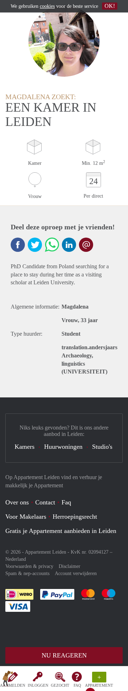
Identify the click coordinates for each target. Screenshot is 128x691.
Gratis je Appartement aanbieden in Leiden (60, 530)
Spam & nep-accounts (27, 573)
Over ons (17, 502)
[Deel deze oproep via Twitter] (35, 245)
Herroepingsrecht (75, 516)
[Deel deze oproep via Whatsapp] (52, 245)
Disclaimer (69, 566)
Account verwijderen (76, 573)
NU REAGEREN (64, 655)
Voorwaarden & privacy (29, 566)
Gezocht (60, 685)
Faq (66, 502)
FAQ (77, 685)
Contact (45, 502)
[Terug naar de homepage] (7, 680)
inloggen (38, 685)
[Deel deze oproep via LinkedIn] (69, 245)
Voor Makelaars (25, 516)
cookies (47, 6)
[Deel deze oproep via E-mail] (86, 245)
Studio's (102, 446)
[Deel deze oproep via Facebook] (18, 245)
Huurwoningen (63, 446)
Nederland (15, 559)
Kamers (24, 446)
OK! (110, 6)
